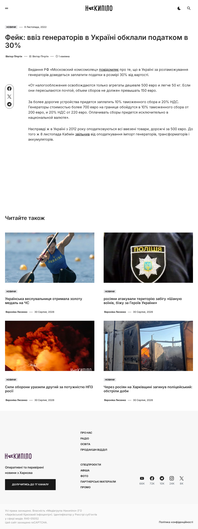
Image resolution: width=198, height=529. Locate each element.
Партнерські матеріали (98, 481)
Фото (84, 476)
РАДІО (84, 438)
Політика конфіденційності (176, 522)
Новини (11, 27)
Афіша (85, 470)
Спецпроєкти (90, 464)
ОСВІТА (85, 444)
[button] (6, 8)
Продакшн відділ (93, 449)
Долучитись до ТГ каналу (30, 484)
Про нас (86, 432)
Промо (85, 487)
